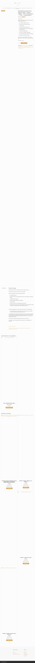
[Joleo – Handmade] (17, 3)
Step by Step (27, 45)
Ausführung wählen (9, 407)
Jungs (20, 46)
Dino (18, 46)
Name (28, 46)
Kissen (22, 46)
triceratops (21, 48)
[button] (27, 43)
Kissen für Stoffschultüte (12, 326)
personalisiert (20, 47)
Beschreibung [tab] (4, 288)
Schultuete (27, 47)
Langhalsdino (25, 46)
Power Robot (23, 45)
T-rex (19, 48)
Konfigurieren (9, 488)
